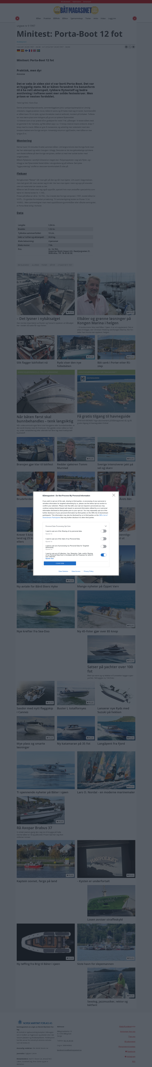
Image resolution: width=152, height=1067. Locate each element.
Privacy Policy (88, 571)
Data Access (76, 571)
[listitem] (76, 526)
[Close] (114, 496)
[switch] (103, 531)
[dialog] (76, 533)
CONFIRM (60, 563)
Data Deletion (63, 571)
